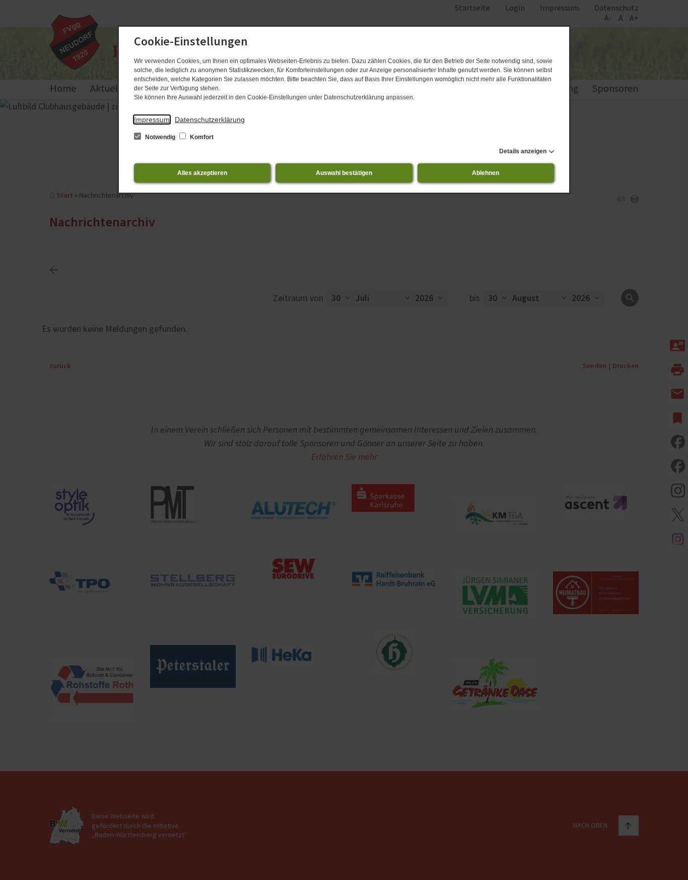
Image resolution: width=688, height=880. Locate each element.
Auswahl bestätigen (344, 173)
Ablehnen (485, 173)
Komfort (201, 137)
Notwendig (160, 137)
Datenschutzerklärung (210, 119)
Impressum (152, 119)
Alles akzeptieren (202, 173)
